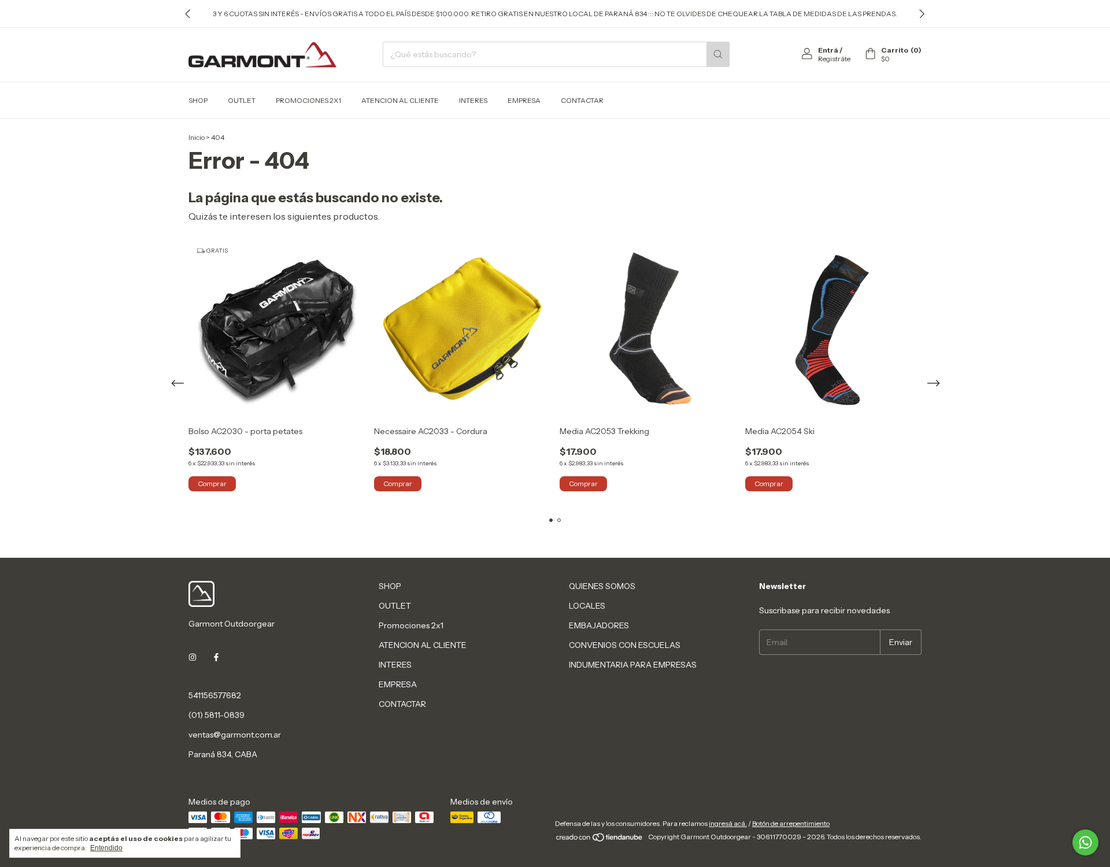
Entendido (106, 848)
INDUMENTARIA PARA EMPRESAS (633, 664)
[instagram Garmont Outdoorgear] (192, 657)
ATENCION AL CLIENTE (400, 100)
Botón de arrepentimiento (791, 823)
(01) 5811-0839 (216, 715)
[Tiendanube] (600, 839)
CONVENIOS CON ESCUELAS (624, 645)
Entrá (828, 50)
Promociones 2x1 (308, 100)
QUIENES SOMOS (602, 586)
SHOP (198, 100)
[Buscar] (718, 54)
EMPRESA (524, 100)
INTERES (473, 100)
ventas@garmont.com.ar (234, 734)
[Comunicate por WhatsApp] (1085, 842)
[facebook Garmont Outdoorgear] (216, 657)
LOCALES (587, 606)
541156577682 (214, 695)
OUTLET (242, 100)
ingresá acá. (728, 823)
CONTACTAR (582, 100)
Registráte (834, 58)
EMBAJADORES (599, 625)
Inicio (196, 137)
